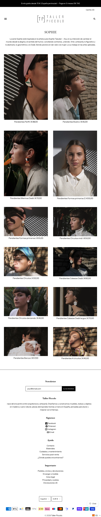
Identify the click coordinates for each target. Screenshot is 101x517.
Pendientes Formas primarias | (23, 238)
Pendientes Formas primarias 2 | (71, 198)
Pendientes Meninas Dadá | (22, 198)
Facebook (51, 423)
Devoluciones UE (50, 483)
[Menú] (5, 19)
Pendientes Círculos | (22, 278)
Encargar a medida (50, 474)
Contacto (50, 445)
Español (44, 499)
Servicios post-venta (50, 454)
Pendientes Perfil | (22, 122)
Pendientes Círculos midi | (72, 238)
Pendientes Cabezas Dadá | (71, 278)
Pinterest (52, 426)
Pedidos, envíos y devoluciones (50, 471)
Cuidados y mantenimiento (50, 451)
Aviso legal (50, 477)
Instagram (51, 429)
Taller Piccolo (56, 515)
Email (51, 432)
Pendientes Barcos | (23, 358)
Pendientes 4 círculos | (71, 358)
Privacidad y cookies (50, 480)
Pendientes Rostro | (72, 122)
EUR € (55, 499)
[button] (96, 515)
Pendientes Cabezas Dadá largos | (71, 318)
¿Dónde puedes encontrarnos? (50, 457)
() (90, 10)
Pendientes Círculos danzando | (22, 318)
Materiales (50, 448)
